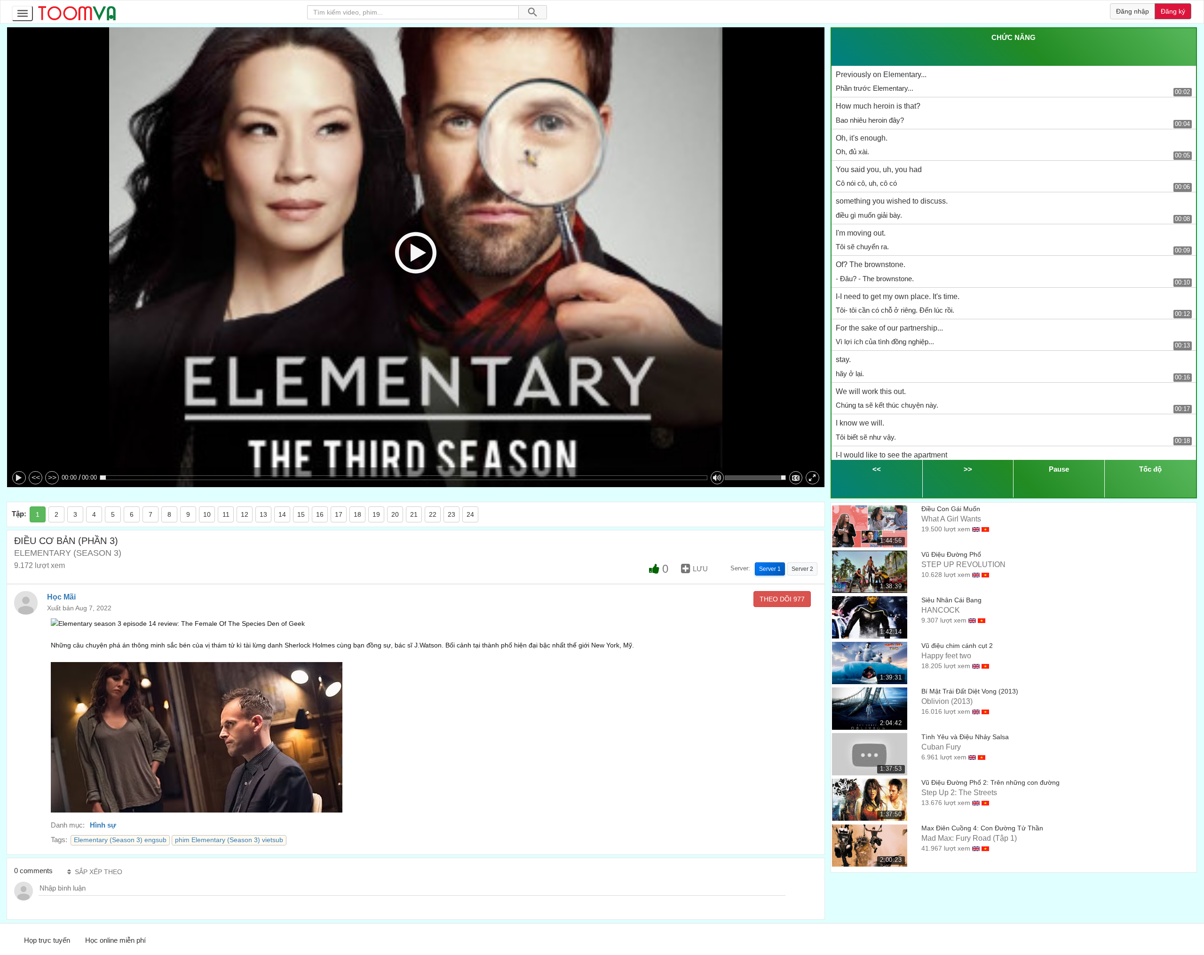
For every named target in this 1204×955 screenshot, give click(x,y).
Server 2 (802, 569)
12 (244, 514)
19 (376, 514)
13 (263, 514)
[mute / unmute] (717, 478)
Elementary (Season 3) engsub (120, 840)
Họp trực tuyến (47, 940)
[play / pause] (19, 478)
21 (414, 514)
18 (357, 514)
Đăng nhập (1132, 11)
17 (338, 514)
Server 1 (770, 569)
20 (395, 514)
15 (301, 514)
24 (470, 514)
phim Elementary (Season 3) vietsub (229, 840)
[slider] (403, 477)
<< (36, 477)
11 (226, 514)
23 (451, 514)
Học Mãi (61, 597)
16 (320, 514)
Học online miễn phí (115, 940)
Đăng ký (1173, 11)
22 (432, 514)
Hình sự (103, 825)
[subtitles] (796, 478)
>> (52, 477)
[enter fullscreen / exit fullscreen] (812, 478)
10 (207, 514)
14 (282, 514)
